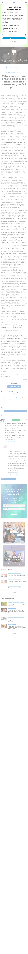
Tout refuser (14, 41)
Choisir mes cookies (14, 34)
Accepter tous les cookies (14, 38)
